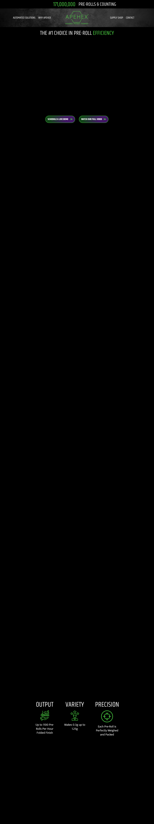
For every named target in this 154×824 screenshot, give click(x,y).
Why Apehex (44, 18)
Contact (130, 18)
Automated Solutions (24, 18)
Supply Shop (116, 18)
